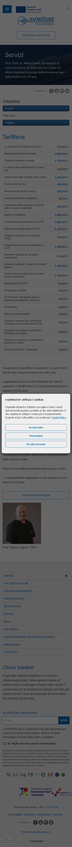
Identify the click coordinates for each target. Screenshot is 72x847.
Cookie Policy (59, 417)
